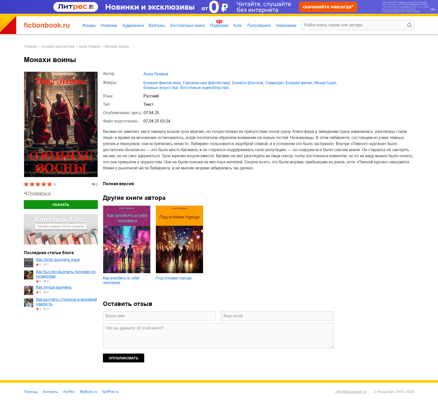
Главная (31, 46)
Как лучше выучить (54, 287)
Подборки (219, 25)
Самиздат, (274, 83)
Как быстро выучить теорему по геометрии (66, 274)
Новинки (109, 25)
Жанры (89, 25)
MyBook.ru (88, 392)
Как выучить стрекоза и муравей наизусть (66, 301)
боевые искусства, (161, 87)
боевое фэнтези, (248, 83)
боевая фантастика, (162, 83)
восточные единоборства (204, 87)
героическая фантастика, (207, 83)
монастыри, (325, 83)
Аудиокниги (133, 25)
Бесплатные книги (187, 25)
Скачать (60, 205)
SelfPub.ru (110, 392)
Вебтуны (157, 25)
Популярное (259, 25)
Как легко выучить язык (58, 259)
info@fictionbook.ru (350, 392)
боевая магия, (299, 83)
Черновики (286, 25)
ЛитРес (69, 392)
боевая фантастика (58, 46)
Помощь (31, 392)
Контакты (50, 392)
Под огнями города (174, 278)
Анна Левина (89, 46)
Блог (237, 25)
